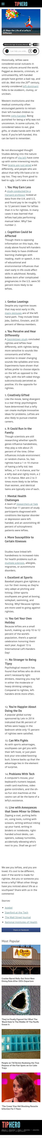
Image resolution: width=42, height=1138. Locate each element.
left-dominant (30, 86)
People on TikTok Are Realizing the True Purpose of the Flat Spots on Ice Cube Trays (20, 1065)
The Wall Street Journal (18, 917)
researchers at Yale (27, 504)
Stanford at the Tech (16, 912)
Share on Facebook (21, 930)
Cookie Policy (36, 1130)
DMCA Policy (27, 1130)
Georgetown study (17, 339)
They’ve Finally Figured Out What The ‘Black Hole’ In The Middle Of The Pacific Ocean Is (20, 1022)
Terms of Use (12, 1130)
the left (22, 157)
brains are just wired (19, 165)
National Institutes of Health (21, 922)
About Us (4, 1130)
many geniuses (13, 313)
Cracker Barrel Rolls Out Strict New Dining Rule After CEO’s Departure (18, 979)
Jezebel (8, 907)
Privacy (19, 1130)
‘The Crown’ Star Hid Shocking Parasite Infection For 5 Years (20, 1107)
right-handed (18, 115)
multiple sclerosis (14, 562)
